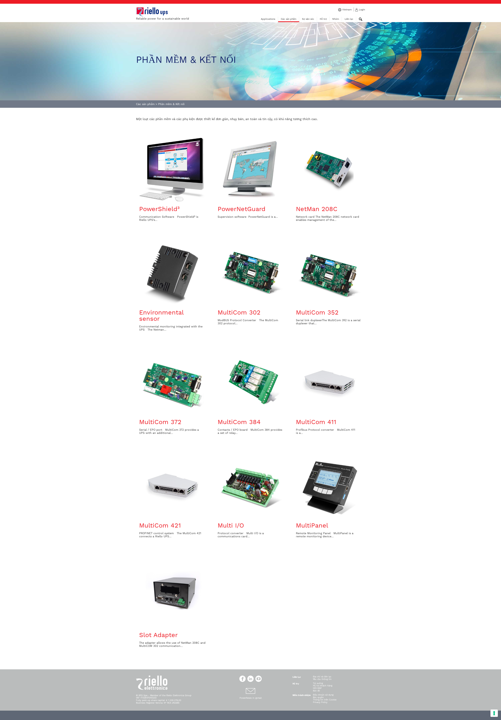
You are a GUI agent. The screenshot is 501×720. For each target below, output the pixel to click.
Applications (268, 19)
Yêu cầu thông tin (322, 679)
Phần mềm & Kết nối (171, 104)
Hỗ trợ (323, 19)
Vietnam (347, 9)
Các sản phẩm (288, 19)
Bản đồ (316, 690)
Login (362, 9)
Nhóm (335, 19)
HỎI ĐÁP (317, 688)
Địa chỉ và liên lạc (322, 676)
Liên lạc (349, 19)
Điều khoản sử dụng (323, 695)
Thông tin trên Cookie (324, 699)
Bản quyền (318, 697)
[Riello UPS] (152, 11)
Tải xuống (318, 683)
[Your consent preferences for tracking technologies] (494, 713)
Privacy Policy (320, 702)
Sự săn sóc (308, 19)
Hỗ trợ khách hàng (322, 685)
